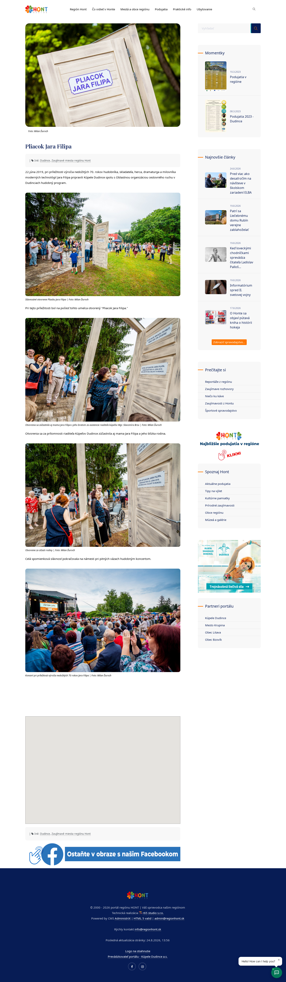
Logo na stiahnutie (137, 951)
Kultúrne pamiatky (217, 498)
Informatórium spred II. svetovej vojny (241, 290)
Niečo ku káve (214, 396)
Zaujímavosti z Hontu (219, 403)
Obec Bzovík (213, 639)
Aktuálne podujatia (217, 484)
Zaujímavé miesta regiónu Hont (71, 160)
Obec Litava (213, 632)
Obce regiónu (214, 512)
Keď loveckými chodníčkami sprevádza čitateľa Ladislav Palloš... (241, 257)
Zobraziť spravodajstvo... (229, 342)
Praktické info (182, 9)
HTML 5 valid (142, 918)
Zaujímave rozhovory (219, 389)
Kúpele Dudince (215, 618)
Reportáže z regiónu (218, 382)
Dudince (45, 160)
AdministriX (123, 918)
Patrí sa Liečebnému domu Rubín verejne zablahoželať (239, 220)
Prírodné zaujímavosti (219, 505)
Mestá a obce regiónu (134, 9)
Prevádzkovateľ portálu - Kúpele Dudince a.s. (138, 956)
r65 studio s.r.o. (153, 913)
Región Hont (78, 9)
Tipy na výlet (213, 491)
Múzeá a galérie (215, 520)
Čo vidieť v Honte (103, 9)
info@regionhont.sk (148, 929)
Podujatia (161, 9)
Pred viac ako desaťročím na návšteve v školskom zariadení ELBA (241, 183)
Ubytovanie (204, 9)
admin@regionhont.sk (169, 918)
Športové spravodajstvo (221, 410)
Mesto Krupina (215, 625)
